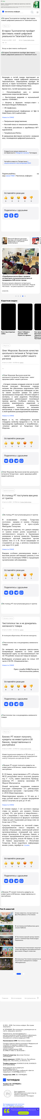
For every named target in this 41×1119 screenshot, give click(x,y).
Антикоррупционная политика (13, 1104)
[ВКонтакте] (6, 216)
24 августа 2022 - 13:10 (9, 629)
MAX (13, 176)
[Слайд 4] (22, 296)
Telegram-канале (22, 153)
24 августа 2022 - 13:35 (9, 502)
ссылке (26, 845)
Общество (6, 26)
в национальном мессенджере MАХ (17, 162)
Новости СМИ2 (8, 117)
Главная (5, 998)
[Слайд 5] (25, 296)
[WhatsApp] (21, 461)
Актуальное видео (32, 998)
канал (8, 176)
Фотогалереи (16, 998)
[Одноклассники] (11, 216)
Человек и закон (8, 618)
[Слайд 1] (15, 296)
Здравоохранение (8, 490)
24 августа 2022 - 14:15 (9, 362)
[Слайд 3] (20, 296)
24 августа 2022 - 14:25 (9, 40)
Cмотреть (23, 1113)
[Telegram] (16, 216)
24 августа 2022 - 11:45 (9, 748)
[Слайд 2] (18, 296)
